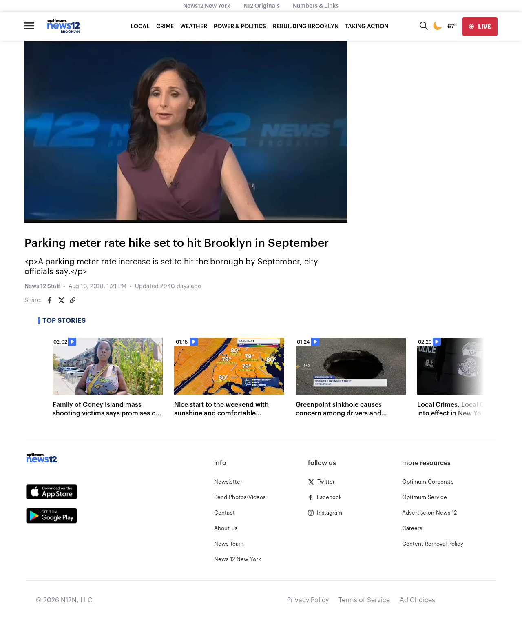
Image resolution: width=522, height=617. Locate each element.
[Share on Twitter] (61, 300)
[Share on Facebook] (49, 300)
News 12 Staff (42, 286)
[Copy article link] (72, 300)
